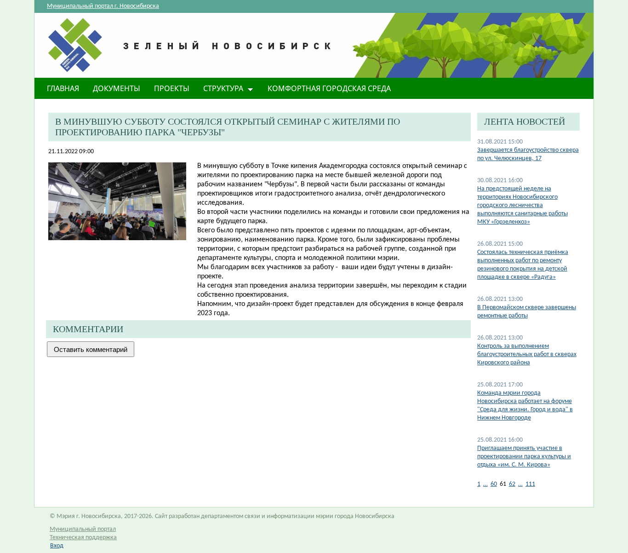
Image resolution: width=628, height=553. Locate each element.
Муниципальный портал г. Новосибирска (103, 6)
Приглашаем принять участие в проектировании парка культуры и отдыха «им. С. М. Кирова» (524, 456)
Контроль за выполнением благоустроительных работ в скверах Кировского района (527, 354)
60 (494, 484)
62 (512, 484)
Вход (56, 545)
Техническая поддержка (83, 537)
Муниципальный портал (83, 529)
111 (530, 484)
